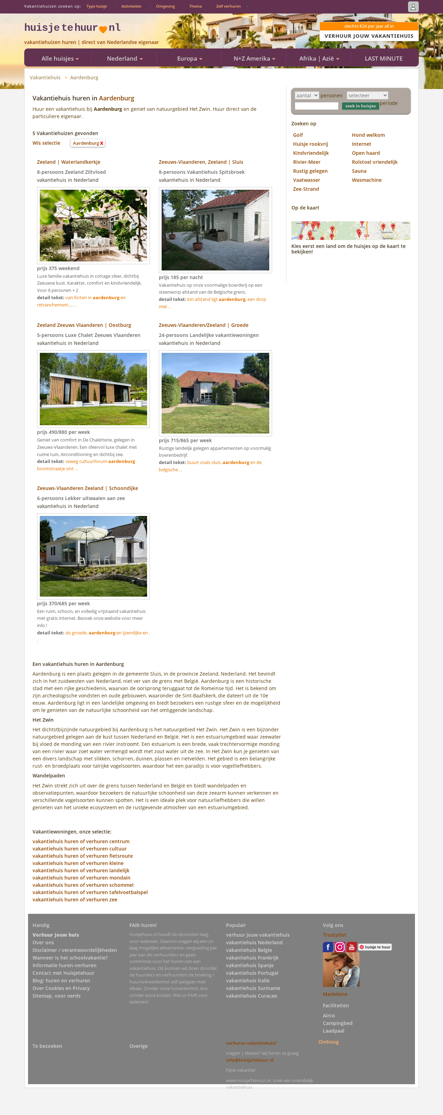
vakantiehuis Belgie (249, 950)
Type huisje (97, 6)
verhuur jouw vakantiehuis (258, 934)
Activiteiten (131, 6)
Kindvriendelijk (311, 153)
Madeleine (335, 994)
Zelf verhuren (228, 6)
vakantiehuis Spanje (250, 965)
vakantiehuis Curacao (251, 995)
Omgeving (165, 6)
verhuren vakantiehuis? (251, 1043)
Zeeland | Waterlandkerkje (68, 162)
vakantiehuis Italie (248, 980)
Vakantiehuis (45, 77)
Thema (195, 6)
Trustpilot (334, 934)
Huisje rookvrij (310, 144)
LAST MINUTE (384, 58)
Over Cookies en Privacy (61, 988)
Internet (361, 144)
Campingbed (338, 1023)
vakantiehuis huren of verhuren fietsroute (83, 856)
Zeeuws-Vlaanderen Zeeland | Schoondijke (87, 488)
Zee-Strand (306, 189)
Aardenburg (84, 77)
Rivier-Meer (306, 162)
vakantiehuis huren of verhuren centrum (81, 841)
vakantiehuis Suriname (253, 988)
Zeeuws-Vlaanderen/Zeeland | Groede (203, 325)
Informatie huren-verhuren (65, 965)
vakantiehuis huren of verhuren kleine (78, 863)
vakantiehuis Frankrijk (252, 957)
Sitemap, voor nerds (57, 995)
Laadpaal (333, 1030)
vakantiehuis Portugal (252, 973)
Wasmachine (367, 180)
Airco (329, 1015)
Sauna (359, 171)
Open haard (366, 153)
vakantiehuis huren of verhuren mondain (81, 877)
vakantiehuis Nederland (254, 942)
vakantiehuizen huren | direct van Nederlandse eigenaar (91, 42)
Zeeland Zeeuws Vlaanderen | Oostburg (84, 325)
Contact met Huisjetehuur (63, 973)
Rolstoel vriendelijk (375, 162)
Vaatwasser (306, 180)
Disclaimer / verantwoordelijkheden (75, 950)
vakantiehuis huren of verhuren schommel (83, 885)
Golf (298, 135)
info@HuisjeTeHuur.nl (250, 1060)
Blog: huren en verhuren (61, 980)
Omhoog (328, 1041)
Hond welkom (368, 135)
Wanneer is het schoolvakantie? (70, 957)
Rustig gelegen (310, 171)
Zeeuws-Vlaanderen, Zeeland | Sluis (201, 162)
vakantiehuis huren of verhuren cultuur (80, 848)
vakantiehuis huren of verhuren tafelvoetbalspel (90, 892)
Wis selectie (46, 143)
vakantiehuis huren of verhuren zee (75, 899)
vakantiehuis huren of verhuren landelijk (81, 870)
